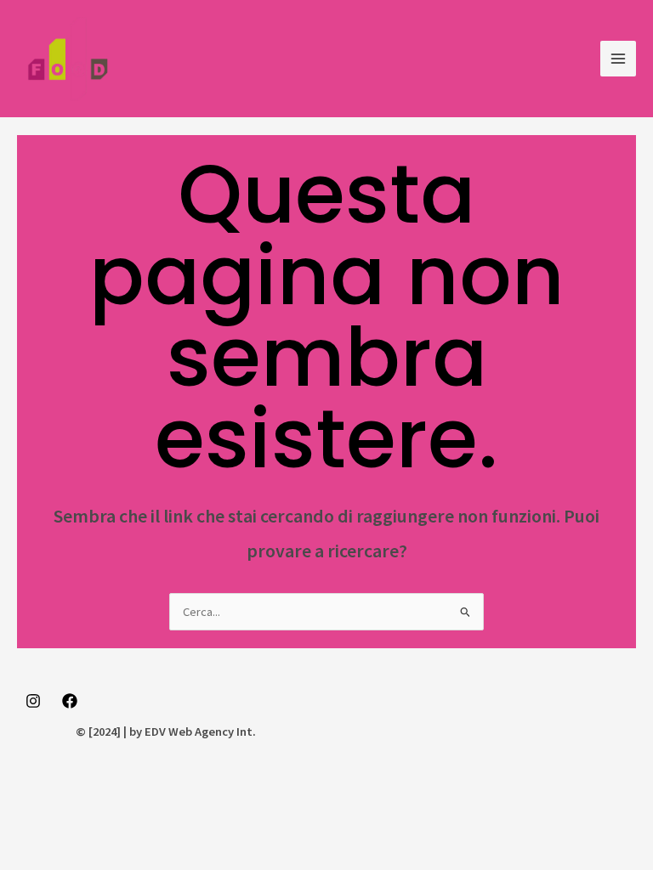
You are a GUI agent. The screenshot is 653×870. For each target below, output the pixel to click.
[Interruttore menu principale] (618, 58)
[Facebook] (69, 701)
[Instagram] (33, 701)
